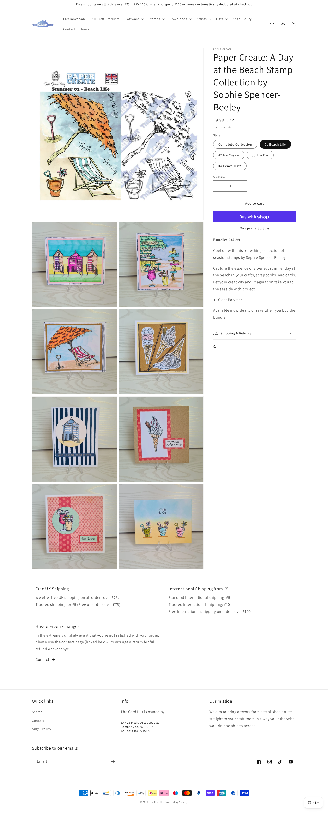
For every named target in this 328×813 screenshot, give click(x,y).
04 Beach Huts (230, 166)
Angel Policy (41, 729)
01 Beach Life (275, 144)
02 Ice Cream (228, 155)
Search (37, 712)
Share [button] (223, 346)
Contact (42, 659)
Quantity (219, 177)
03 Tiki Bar (260, 155)
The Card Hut (156, 802)
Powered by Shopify (176, 802)
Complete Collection (235, 144)
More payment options (254, 228)
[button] (134, 19)
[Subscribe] (113, 761)
